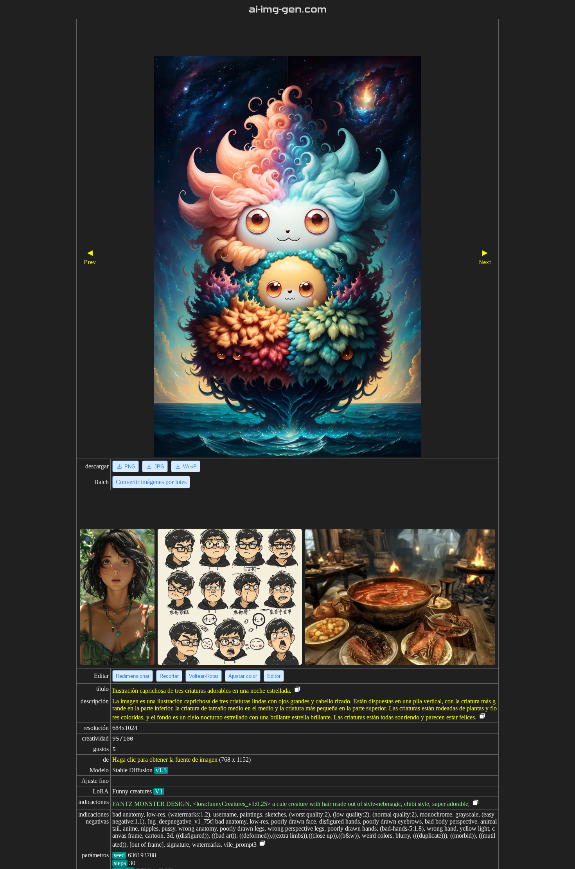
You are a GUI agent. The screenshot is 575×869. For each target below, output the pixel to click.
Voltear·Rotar (203, 676)
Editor (273, 676)
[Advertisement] (273, 38)
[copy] (297, 689)
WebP (190, 467)
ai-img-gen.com (288, 9)
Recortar (169, 676)
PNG (129, 467)
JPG (159, 467)
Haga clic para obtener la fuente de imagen (164, 759)
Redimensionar (132, 676)
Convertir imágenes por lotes (151, 482)
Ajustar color (242, 676)
